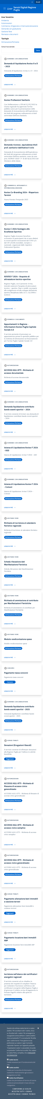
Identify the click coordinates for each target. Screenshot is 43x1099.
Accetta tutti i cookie (22, 1091)
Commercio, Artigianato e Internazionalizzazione (19, 26)
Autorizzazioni (6, 23)
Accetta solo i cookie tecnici (22, 1094)
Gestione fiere (6, 31)
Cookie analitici (14, 1067)
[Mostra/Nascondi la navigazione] (4, 8)
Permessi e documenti (9, 34)
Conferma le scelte (22, 1089)
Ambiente (5, 20)
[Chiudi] (38, 1028)
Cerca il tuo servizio (7, 46)
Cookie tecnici (13, 1059)
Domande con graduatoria (11, 28)
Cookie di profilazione (16, 1078)
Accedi (38, 2)
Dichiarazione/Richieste (10, 42)
